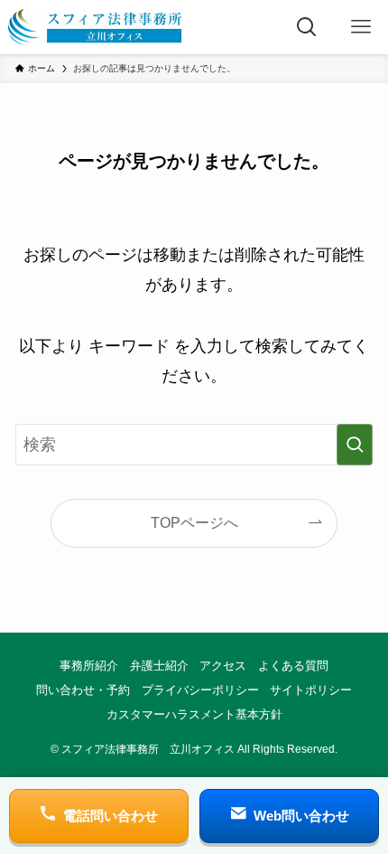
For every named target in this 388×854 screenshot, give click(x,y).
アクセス (222, 665)
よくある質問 (293, 665)
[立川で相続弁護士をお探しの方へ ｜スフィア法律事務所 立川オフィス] (95, 27)
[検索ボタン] (307, 27)
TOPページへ (194, 522)
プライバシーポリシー (200, 690)
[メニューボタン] (361, 27)
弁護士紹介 (159, 665)
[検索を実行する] (355, 444)
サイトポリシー (311, 690)
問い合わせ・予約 (83, 690)
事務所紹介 (89, 665)
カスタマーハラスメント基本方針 (194, 714)
